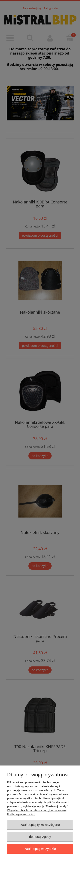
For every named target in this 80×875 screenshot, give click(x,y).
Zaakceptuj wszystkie (40, 849)
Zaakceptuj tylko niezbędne (40, 824)
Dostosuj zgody (40, 836)
